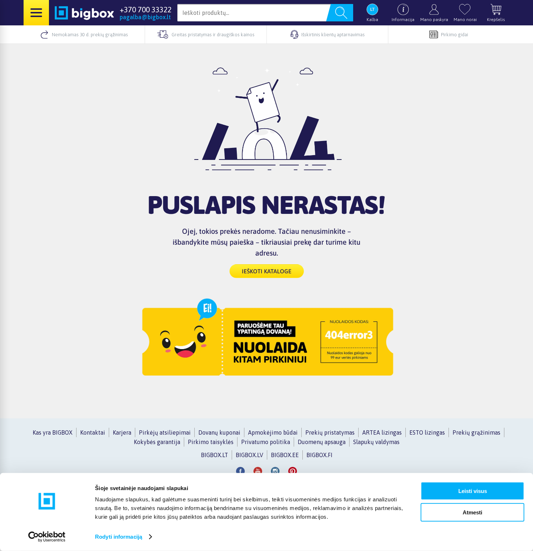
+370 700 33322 (146, 9)
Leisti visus (472, 491)
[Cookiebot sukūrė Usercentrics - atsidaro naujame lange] (47, 536)
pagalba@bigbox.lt (145, 17)
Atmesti (472, 512)
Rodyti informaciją (118, 537)
